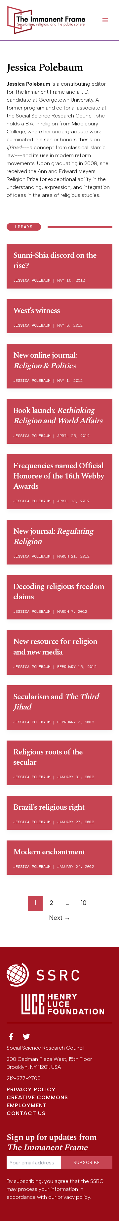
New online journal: (45, 360)
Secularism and (56, 702)
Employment (27, 1105)
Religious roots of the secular (48, 757)
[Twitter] (26, 1036)
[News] (11, 1036)
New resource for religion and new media (55, 647)
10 (84, 903)
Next (59, 918)
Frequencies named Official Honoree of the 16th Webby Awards (58, 476)
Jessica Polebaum (31, 280)
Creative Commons (37, 1097)
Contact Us (26, 1113)
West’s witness (36, 311)
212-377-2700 (24, 1078)
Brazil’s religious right (49, 807)
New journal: (53, 536)
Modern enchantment (49, 852)
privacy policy (74, 1197)
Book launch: (57, 416)
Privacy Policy (31, 1089)
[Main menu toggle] (105, 20)
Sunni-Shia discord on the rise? (55, 260)
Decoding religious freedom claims (58, 592)
